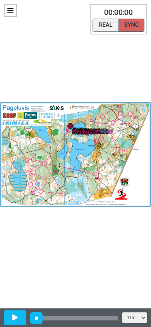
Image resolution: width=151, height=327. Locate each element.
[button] (1, 208)
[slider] (36, 318)
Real (105, 25)
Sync (131, 25)
